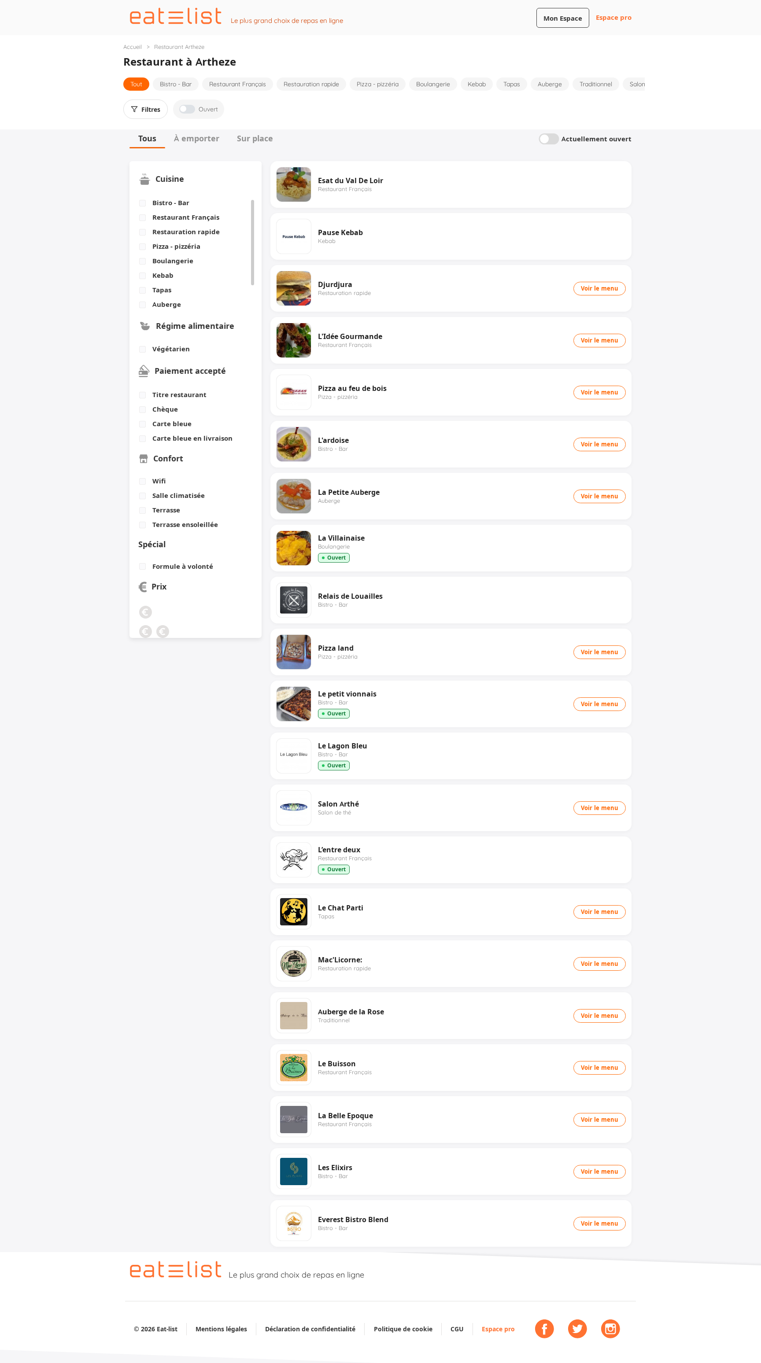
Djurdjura (335, 284)
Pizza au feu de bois (352, 388)
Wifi (159, 481)
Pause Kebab (340, 232)
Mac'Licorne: (340, 959)
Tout (136, 84)
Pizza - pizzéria (378, 84)
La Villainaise (341, 538)
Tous (147, 138)
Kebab (477, 84)
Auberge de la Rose (351, 1011)
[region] (192, 254)
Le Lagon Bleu (342, 745)
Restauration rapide (311, 84)
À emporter (196, 138)
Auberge (550, 84)
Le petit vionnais (347, 693)
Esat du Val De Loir (350, 180)
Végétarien (171, 349)
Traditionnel (596, 84)
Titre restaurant (179, 395)
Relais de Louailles (350, 596)
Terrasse (166, 510)
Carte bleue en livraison (192, 438)
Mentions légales (221, 1329)
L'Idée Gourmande (350, 336)
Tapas (511, 84)
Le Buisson (337, 1063)
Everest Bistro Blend (353, 1219)
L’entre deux (339, 849)
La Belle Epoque (345, 1115)
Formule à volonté (182, 567)
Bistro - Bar (176, 84)
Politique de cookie (403, 1329)
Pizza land (336, 648)
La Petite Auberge (349, 492)
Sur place (255, 138)
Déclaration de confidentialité (310, 1329)
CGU (457, 1329)
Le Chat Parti (340, 907)
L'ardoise (333, 440)
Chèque (165, 409)
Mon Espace (562, 18)
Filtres (150, 110)
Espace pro (614, 17)
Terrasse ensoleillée (185, 525)
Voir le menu (599, 288)
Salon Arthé (338, 803)
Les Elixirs (335, 1167)
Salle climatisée (178, 496)
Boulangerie (433, 84)
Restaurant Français (237, 84)
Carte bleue (172, 424)
